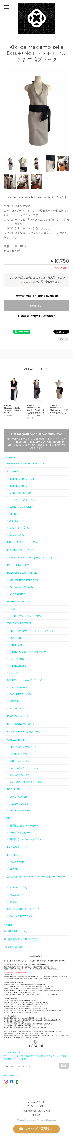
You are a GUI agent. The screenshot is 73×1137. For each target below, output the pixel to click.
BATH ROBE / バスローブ (21, 723)
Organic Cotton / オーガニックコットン (33, 557)
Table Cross (17, 665)
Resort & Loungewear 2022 (25, 463)
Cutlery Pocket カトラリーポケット (31, 631)
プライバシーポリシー (36, 1106)
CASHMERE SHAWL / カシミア (24, 680)
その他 (13, 901)
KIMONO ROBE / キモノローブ (24, 731)
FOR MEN (12, 855)
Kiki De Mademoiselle (23, 479)
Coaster (15, 638)
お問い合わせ (15, 947)
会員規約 (36, 1115)
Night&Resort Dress (23, 580)
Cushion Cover (19, 810)
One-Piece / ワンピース (23, 747)
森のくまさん (16, 534)
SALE (10, 818)
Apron (13, 869)
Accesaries (17, 594)
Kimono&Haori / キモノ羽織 (25, 782)
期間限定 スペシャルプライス (25, 839)
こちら (29, 281)
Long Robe (16, 862)
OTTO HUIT (13, 471)
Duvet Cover (18, 796)
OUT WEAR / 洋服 (17, 739)
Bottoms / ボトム (19, 761)
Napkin (13, 672)
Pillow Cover (18, 803)
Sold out (36, 305)
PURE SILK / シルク (18, 565)
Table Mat (15, 645)
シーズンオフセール (20, 832)
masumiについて (17, 931)
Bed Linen (13, 789)
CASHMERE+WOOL (20, 694)
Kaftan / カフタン (19, 775)
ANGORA (14, 701)
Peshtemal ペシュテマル (25, 616)
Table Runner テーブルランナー (28, 651)
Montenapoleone (21, 493)
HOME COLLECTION (19, 601)
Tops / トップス (18, 754)
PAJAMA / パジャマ (17, 715)
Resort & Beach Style (22, 572)
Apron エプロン (18, 887)
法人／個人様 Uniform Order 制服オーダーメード (36, 878)
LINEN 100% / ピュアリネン (22, 542)
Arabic (13, 520)
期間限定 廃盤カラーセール (24, 825)
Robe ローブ (16, 894)
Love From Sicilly (21, 506)
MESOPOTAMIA (18, 687)
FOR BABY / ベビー (17, 846)
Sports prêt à (19, 527)
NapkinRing (17, 658)
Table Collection (19, 623)
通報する (63, 339)
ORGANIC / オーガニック (21, 550)
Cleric (13, 514)
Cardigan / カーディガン (24, 768)
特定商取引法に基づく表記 (22, 939)
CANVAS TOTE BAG (20, 916)
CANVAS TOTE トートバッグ (23, 909)
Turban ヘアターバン (22, 500)
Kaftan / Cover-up (21, 587)
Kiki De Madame (19, 486)
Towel (13, 609)
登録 (64, 1065)
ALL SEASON (17, 708)
